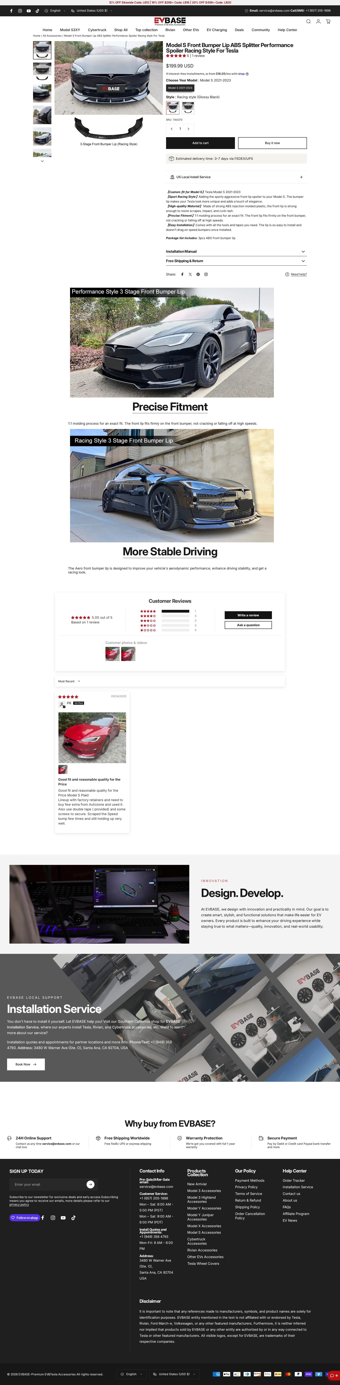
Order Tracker (294, 1180)
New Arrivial (197, 1184)
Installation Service (298, 1187)
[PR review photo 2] (63, 769)
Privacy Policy (246, 1187)
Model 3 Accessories (204, 1191)
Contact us (291, 1194)
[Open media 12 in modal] (109, 95)
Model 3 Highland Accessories (201, 1199)
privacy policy (19, 1204)
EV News (290, 1220)
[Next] (152, 103)
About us (290, 1200)
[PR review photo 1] (92, 737)
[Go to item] (42, 50)
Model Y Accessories (204, 1208)
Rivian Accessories (202, 1250)
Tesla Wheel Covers (203, 1263)
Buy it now (272, 143)
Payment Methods (249, 1180)
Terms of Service (248, 1194)
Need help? (299, 274)
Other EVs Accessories (205, 1257)
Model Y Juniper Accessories (200, 1217)
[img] (68, 697)
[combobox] (55, 10)
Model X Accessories (204, 1226)
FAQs (287, 1207)
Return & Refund (248, 1200)
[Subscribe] (90, 1184)
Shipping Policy (247, 1207)
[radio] (180, 88)
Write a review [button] (248, 615)
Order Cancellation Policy (250, 1216)
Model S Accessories (204, 1232)
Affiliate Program (296, 1214)
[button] (176, 56)
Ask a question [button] (248, 625)
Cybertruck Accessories (197, 1241)
